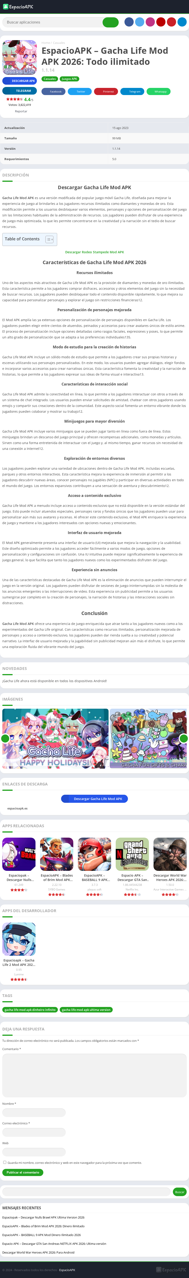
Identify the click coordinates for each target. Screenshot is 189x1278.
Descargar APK (23, 81)
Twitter (81, 91)
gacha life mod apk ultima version (86, 1010)
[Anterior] (5, 739)
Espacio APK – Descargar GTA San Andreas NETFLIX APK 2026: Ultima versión (54, 1244)
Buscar (179, 1192)
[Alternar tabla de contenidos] (47, 239)
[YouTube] (160, 22)
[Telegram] (182, 22)
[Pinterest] (171, 22)
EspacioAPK (67, 1270)
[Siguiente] (184, 739)
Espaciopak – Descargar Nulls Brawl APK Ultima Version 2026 (43, 1217)
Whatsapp (161, 91)
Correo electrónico (16, 1123)
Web (5, 1143)
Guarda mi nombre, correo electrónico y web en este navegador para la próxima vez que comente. (75, 1163)
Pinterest (108, 91)
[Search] (111, 22)
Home (45, 43)
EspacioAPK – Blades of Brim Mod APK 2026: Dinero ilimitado (43, 1226)
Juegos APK (69, 79)
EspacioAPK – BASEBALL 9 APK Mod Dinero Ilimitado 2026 (41, 1235)
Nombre (9, 1104)
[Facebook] (129, 22)
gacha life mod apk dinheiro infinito (30, 1010)
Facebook (56, 91)
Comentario (11, 1049)
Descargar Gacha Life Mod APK (98, 799)
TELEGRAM (23, 91)
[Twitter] (139, 22)
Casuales (59, 43)
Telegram (134, 91)
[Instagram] (150, 22)
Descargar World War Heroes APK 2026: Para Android (38, 1252)
